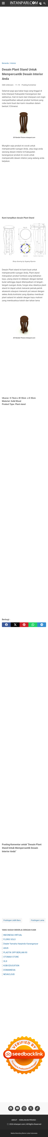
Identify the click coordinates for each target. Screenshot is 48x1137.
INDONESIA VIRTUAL (12, 935)
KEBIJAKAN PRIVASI (27, 1120)
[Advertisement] (24, 35)
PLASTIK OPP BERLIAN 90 (15, 952)
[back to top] (42, 1131)
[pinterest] (24, 624)
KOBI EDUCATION (11, 965)
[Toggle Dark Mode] (40, 3)
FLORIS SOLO (9, 939)
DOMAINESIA (9, 970)
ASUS (5, 948)
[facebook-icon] (10, 1108)
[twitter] (15, 624)
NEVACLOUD (9, 974)
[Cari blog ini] (44, 3)
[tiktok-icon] (37, 1108)
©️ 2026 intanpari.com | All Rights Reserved (24, 1124)
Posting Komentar (29, 85)
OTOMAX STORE (11, 957)
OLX (5, 961)
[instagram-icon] (24, 1108)
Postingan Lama (37, 920)
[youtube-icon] (17, 1108)
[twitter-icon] (30, 1108)
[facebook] (6, 624)
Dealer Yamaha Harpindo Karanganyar (20, 944)
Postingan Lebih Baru (12, 920)
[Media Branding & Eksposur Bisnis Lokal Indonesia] (24, 3)
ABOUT (14, 1120)
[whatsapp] (32, 624)
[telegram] (41, 624)
